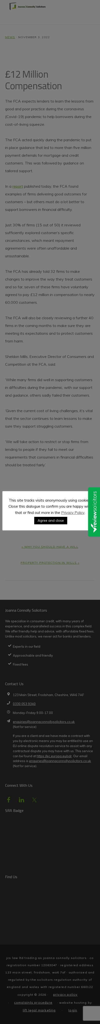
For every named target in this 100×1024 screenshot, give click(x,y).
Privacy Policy (72, 512)
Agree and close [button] (51, 520)
